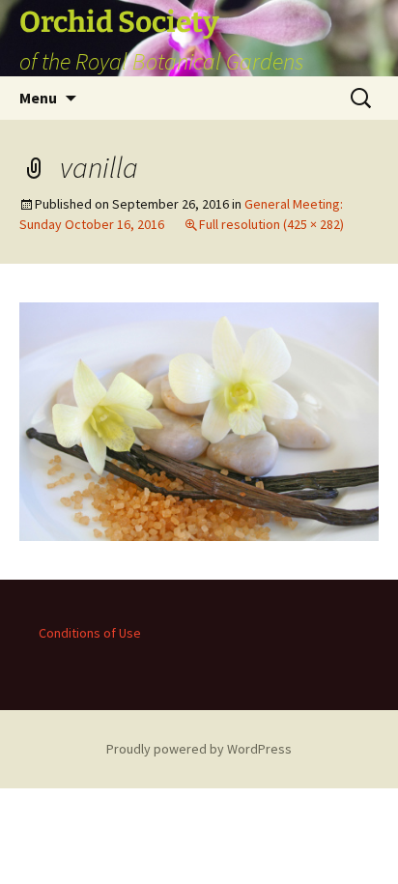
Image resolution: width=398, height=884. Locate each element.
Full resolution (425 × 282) (271, 224)
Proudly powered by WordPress (199, 748)
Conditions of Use (90, 633)
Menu (38, 97)
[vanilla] (199, 419)
